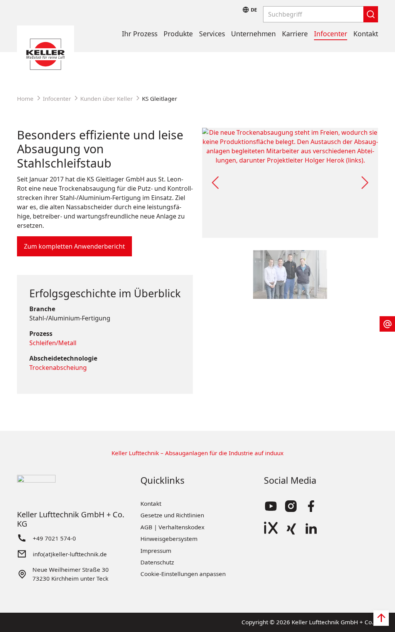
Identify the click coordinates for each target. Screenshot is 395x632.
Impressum (155, 550)
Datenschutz (157, 562)
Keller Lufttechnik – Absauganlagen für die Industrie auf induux (197, 453)
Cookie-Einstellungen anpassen (183, 574)
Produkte (178, 33)
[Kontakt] (387, 324)
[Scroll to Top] (381, 618)
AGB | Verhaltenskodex (172, 527)
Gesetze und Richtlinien (172, 515)
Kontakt (365, 33)
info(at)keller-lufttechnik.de (70, 554)
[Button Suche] (370, 14)
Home (25, 98)
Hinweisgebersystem (169, 538)
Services (212, 33)
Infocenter (330, 33)
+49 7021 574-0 (54, 538)
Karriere (295, 33)
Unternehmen (253, 33)
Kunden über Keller (106, 98)
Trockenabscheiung (58, 367)
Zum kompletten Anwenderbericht (74, 246)
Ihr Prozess (139, 33)
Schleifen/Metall (52, 343)
